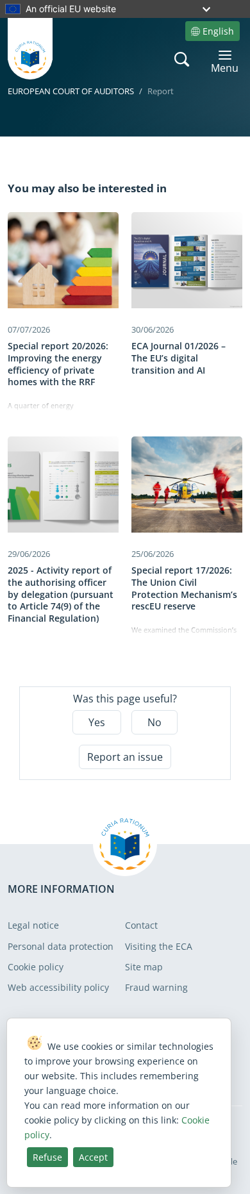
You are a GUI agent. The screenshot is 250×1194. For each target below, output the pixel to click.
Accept (93, 1157)
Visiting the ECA (158, 946)
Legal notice (33, 925)
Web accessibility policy (58, 987)
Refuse (47, 1157)
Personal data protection (60, 946)
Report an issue (125, 757)
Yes (96, 722)
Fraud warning (156, 987)
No (154, 722)
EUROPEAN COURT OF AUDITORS (71, 91)
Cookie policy (35, 967)
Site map (144, 967)
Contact (141, 925)
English (218, 31)
